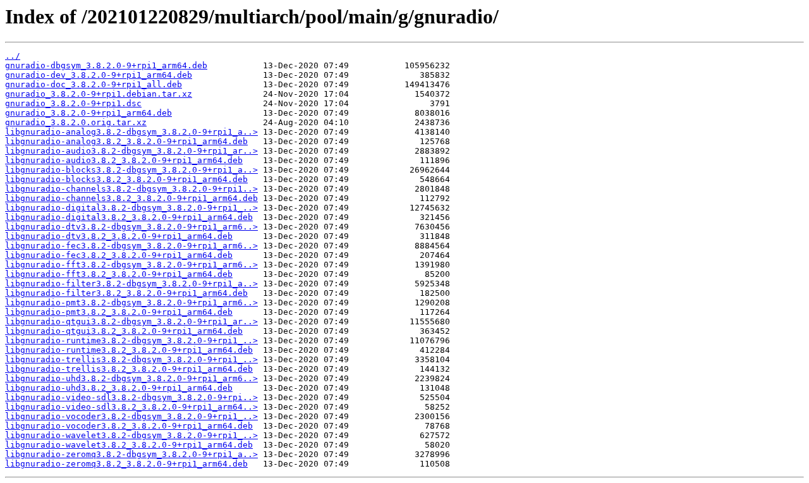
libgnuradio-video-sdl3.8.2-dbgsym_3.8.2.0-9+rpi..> (131, 397)
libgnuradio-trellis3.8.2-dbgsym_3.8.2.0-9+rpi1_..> (131, 359)
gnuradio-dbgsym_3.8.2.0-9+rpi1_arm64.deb (106, 65)
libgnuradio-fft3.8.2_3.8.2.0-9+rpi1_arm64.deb (119, 274)
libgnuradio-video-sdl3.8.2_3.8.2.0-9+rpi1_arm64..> (131, 407)
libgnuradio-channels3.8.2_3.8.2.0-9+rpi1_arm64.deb (131, 198)
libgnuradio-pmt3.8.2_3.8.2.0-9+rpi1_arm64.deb (119, 312)
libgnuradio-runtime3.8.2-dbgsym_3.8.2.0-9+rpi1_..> (131, 340)
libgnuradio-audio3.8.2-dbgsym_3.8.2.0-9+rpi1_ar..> (131, 151)
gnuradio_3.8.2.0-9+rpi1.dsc (73, 103)
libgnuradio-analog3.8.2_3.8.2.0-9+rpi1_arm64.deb (126, 141)
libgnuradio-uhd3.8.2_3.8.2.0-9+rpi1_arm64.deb (119, 388)
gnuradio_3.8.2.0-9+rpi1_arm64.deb (88, 113)
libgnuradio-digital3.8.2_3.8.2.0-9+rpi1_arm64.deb (129, 217)
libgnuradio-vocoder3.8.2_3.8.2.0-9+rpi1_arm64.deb (129, 426)
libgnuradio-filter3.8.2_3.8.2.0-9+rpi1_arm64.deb (126, 293)
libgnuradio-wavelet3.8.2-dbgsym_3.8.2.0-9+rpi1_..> (131, 435)
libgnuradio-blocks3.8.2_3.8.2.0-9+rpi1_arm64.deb (126, 179)
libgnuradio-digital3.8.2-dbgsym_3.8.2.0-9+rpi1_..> (131, 207)
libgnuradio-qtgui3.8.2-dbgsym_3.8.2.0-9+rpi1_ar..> (131, 321)
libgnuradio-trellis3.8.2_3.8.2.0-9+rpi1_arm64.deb (129, 369)
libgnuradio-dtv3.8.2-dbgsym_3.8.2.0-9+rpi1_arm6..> (131, 226)
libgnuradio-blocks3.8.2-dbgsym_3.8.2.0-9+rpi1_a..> (131, 169)
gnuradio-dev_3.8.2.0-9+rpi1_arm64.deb (98, 75)
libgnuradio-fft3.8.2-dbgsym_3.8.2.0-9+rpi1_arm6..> (131, 264)
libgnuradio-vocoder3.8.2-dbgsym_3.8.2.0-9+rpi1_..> (131, 416)
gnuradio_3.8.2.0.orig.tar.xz (76, 122)
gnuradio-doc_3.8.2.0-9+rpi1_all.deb (93, 84)
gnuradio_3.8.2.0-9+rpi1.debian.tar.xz (98, 94)
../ (12, 56)
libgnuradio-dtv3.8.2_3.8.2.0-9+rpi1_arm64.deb (119, 236)
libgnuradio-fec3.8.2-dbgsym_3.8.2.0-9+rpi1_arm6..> (131, 245)
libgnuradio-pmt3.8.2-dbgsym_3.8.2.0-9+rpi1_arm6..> (131, 302)
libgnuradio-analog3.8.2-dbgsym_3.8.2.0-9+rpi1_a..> (131, 132)
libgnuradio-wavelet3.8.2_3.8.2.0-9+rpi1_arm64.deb (129, 444)
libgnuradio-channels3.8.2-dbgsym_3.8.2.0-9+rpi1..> (131, 188)
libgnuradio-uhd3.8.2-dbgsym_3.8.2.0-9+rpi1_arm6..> (131, 378)
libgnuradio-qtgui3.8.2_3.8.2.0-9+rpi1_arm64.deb (124, 331)
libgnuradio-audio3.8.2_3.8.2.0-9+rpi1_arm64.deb (124, 160)
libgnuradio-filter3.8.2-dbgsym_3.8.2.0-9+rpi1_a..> (131, 283)
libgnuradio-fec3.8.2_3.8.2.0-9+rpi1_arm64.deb (119, 255)
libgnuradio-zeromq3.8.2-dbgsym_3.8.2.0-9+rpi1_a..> (131, 454)
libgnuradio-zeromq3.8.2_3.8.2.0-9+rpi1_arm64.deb (126, 463)
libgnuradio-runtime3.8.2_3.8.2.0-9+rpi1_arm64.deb (129, 350)
